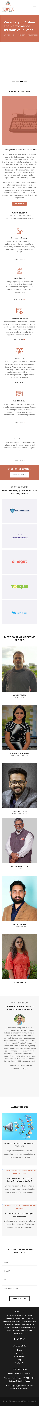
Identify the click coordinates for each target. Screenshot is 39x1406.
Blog (19, 1360)
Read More (18, 259)
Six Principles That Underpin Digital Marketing (19, 1144)
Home (19, 1350)
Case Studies (19, 1356)
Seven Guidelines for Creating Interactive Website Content (19, 1179)
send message (19, 1299)
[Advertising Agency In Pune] (8, 6)
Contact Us (19, 204)
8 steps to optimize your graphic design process (19, 1215)
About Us (19, 1353)
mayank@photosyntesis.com (22, 1386)
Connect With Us (19, 474)
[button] (13, 81)
